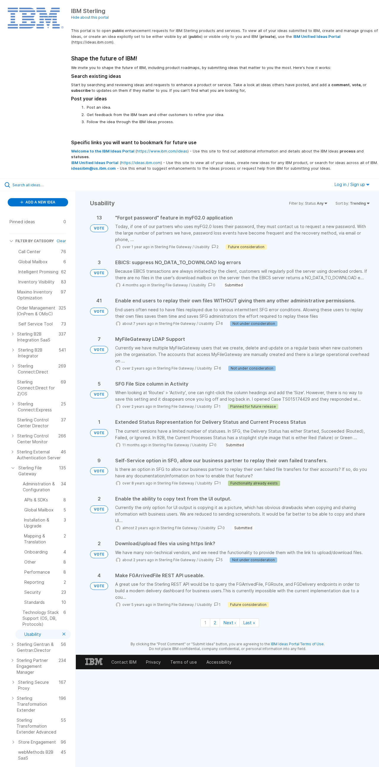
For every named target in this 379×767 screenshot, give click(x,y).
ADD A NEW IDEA (40, 202)
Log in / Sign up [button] (350, 184)
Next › (230, 622)
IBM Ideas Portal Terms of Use (297, 644)
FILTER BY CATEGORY (34, 241)
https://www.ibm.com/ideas (162, 151)
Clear (61, 241)
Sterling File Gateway (173, 247)
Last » (249, 622)
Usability (202, 247)
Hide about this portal (90, 17)
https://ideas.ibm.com (141, 162)
